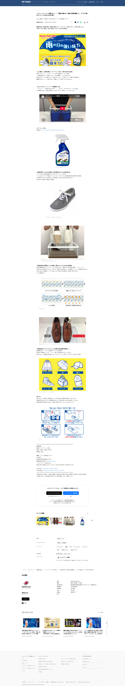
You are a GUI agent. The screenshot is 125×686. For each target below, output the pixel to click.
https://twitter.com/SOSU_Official (50, 468)
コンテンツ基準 (41, 682)
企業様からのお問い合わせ (70, 682)
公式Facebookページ (87, 658)
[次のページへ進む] (91, 520)
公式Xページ (85, 664)
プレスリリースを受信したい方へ (28, 665)
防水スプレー (74, 549)
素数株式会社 (39, 569)
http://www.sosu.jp (75, 581)
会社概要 (23, 682)
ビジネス (74, 4)
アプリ (39, 4)
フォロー (25, 599)
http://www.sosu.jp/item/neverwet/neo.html (54, 130)
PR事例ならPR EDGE (65, 664)
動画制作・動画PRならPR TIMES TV (45, 661)
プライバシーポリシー (31, 682)
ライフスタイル (66, 4)
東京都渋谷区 (59, 553)
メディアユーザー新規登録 (70, 493)
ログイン (98, 2)
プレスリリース (31, 569)
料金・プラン (24, 663)
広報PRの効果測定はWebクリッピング (45, 669)
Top (23, 4)
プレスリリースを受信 (82, 2)
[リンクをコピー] (87, 22)
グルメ (78, 4)
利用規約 (47, 682)
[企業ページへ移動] (26, 585)
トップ (24, 569)
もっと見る (101, 612)
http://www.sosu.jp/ (51, 461)
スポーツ (84, 4)
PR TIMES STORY (41, 658)
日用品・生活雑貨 (61, 542)
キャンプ (85, 546)
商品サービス (60, 538)
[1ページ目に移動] (87, 513)
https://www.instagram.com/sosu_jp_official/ (54, 470)
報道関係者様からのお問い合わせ (57, 682)
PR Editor (40, 671)
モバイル (35, 4)
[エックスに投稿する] (75, 22)
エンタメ (45, 4)
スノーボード (77, 546)
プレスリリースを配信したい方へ (28, 668)
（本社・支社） (67, 553)
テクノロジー (28, 4)
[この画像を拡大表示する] (43, 521)
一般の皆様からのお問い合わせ (84, 682)
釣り (58, 549)
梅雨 (66, 546)
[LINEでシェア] (80, 22)
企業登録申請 (92, 2)
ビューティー (51, 4)
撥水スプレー (65, 549)
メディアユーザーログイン (54, 493)
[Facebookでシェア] (78, 22)
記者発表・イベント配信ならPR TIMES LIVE (46, 664)
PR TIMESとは (25, 660)
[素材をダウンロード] (85, 22)
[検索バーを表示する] (102, 2)
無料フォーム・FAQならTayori (67, 661)
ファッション (59, 4)
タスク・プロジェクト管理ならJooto (68, 658)
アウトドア (60, 546)
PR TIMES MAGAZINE (42, 666)
